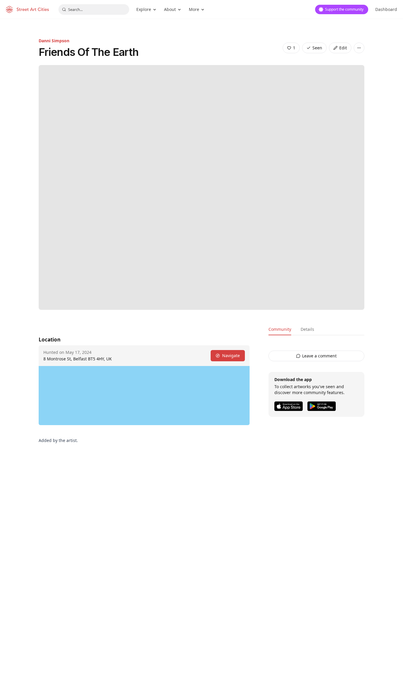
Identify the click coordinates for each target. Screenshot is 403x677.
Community (279, 329)
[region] (144, 395)
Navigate (231, 355)
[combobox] (93, 9)
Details (307, 329)
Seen (317, 48)
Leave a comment (319, 356)
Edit (343, 48)
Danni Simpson (54, 40)
